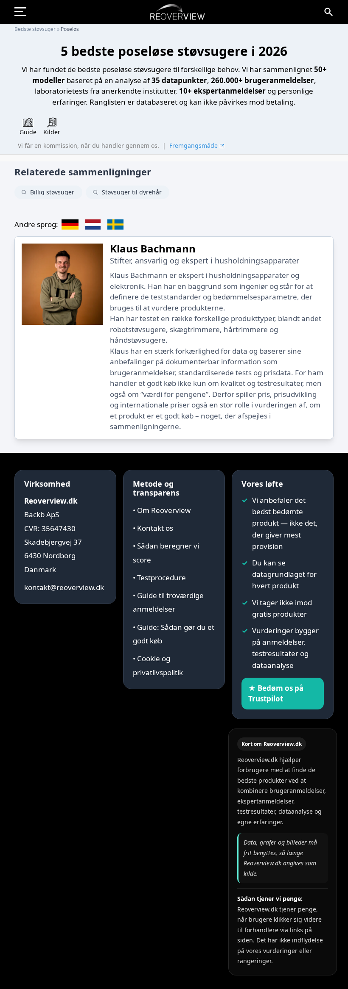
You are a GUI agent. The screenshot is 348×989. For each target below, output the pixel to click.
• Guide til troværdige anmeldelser (168, 602)
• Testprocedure (159, 577)
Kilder (51, 132)
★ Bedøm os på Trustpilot (275, 693)
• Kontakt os (153, 528)
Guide (28, 132)
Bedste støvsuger (35, 29)
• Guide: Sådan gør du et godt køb (173, 633)
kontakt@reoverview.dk (64, 587)
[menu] (23, 12)
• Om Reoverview (162, 510)
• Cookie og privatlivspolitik (158, 665)
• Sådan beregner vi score (166, 552)
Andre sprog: (36, 224)
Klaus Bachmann (153, 248)
